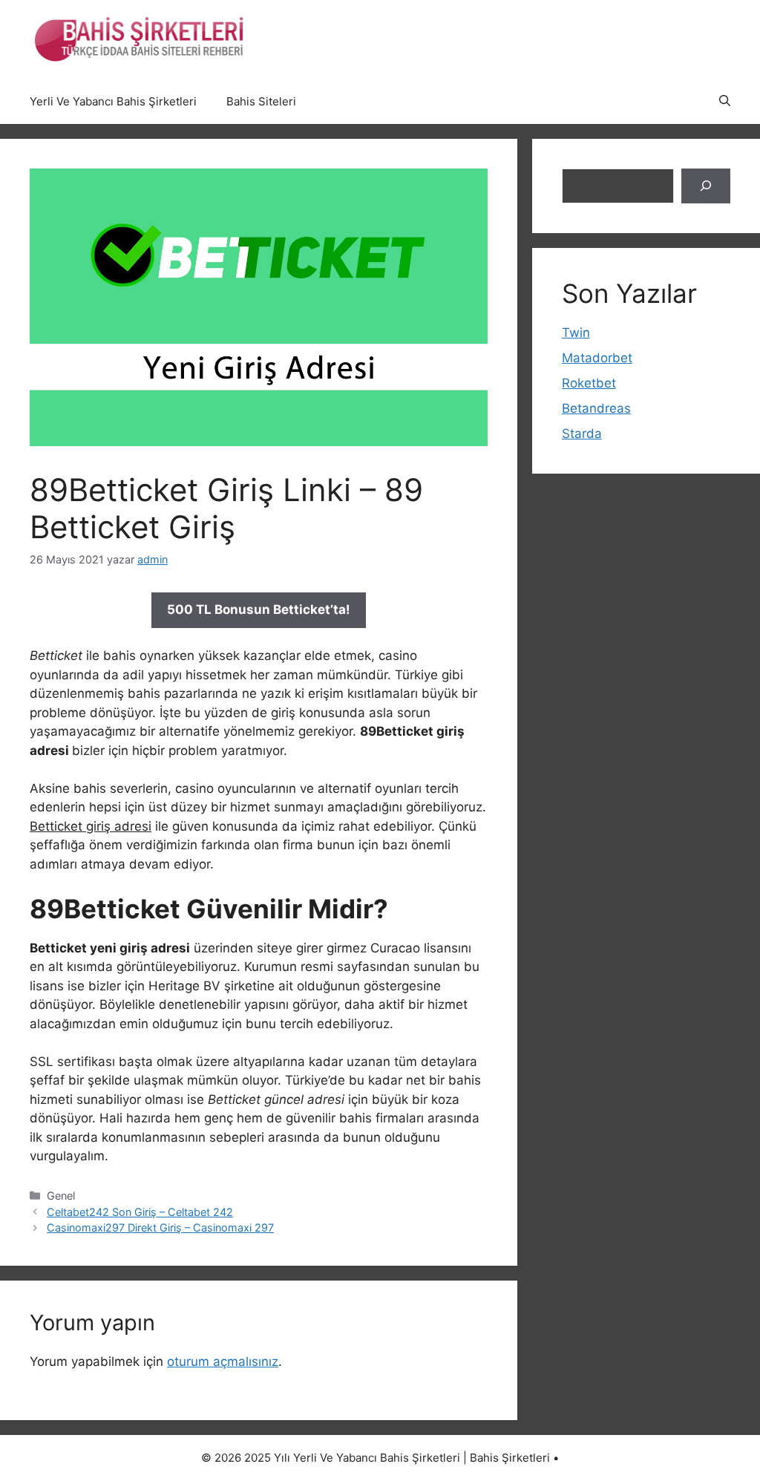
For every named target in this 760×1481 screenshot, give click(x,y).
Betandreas (596, 408)
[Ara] (705, 186)
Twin (576, 332)
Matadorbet (597, 357)
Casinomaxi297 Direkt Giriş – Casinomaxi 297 (160, 1227)
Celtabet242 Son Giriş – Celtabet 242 (140, 1212)
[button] (724, 101)
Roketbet (589, 383)
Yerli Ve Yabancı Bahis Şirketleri (113, 101)
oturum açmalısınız (222, 1361)
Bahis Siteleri (261, 101)
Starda (582, 433)
